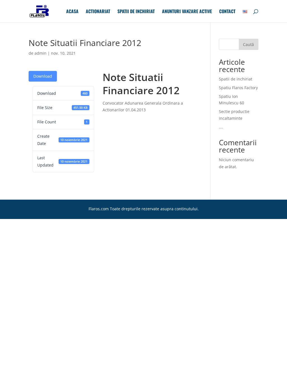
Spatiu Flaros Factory (238, 87)
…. (221, 127)
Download (42, 76)
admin (40, 53)
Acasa (72, 12)
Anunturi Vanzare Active (187, 12)
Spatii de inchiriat (136, 12)
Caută (248, 44)
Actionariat (98, 12)
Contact (227, 12)
